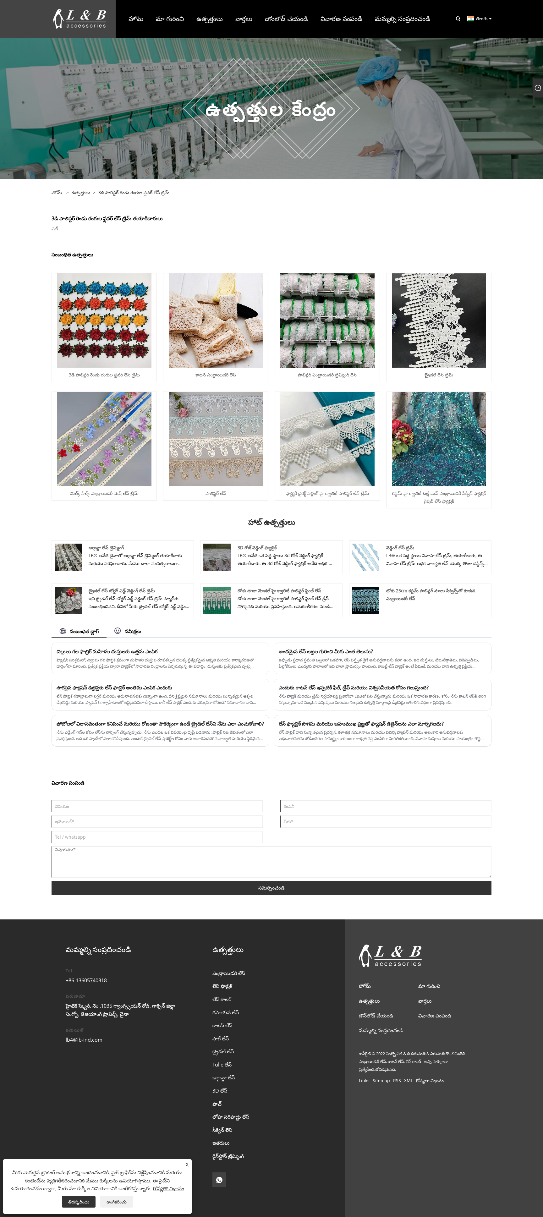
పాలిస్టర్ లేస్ (216, 493)
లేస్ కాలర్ (221, 999)
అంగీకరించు (117, 1202)
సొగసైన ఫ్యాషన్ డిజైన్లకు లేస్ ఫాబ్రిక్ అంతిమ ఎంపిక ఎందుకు (114, 687)
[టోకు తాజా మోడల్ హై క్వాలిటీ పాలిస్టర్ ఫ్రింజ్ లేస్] (217, 600)
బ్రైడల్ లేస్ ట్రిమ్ (439, 375)
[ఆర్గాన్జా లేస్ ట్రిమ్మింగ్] (68, 557)
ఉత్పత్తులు (81, 192)
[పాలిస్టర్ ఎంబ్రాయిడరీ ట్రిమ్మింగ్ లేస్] (327, 320)
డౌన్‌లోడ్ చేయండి (376, 1015)
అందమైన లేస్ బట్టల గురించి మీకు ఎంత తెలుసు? (326, 651)
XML (408, 1080)
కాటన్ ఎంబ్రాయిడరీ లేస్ (215, 375)
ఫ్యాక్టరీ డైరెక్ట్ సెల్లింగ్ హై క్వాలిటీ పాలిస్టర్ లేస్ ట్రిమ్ (327, 493)
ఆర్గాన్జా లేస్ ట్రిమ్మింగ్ (106, 548)
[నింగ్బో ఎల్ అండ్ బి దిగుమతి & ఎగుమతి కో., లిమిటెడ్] (79, 18)
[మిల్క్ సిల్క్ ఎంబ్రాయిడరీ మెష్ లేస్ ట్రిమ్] (104, 438)
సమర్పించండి (271, 887)
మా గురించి (429, 986)
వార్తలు (425, 1000)
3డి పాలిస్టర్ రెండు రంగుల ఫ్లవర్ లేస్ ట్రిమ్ (133, 192)
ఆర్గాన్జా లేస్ (223, 1077)
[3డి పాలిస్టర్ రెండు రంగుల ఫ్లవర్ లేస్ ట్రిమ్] (104, 320)
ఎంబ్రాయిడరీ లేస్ (228, 973)
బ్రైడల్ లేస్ (223, 1051)
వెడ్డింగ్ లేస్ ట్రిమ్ (400, 548)
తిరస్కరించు (78, 1202)
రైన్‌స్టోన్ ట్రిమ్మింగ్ (228, 1156)
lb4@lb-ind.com (84, 1039)
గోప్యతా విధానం (430, 1080)
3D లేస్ (219, 1090)
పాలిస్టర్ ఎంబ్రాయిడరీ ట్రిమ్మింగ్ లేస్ (327, 375)
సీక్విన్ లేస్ (222, 1130)
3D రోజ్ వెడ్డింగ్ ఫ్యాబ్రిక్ (257, 548)
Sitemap (381, 1080)
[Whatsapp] (219, 1179)
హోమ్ (365, 986)
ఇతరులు (221, 1142)
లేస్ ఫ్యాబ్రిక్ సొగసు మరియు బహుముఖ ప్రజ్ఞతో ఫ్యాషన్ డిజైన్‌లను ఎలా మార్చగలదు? (361, 723)
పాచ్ (217, 1103)
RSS (397, 1080)
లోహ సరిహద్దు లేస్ (230, 1116)
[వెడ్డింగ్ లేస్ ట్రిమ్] (366, 557)
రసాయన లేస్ (225, 1012)
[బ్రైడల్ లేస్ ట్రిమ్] (439, 320)
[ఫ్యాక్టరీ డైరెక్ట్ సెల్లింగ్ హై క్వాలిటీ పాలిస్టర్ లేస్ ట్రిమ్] (327, 438)
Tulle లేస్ (222, 1064)
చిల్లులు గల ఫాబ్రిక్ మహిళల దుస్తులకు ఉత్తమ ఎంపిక (107, 651)
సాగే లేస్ (220, 1038)
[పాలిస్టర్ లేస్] (216, 438)
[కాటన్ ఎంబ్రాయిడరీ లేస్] (216, 320)
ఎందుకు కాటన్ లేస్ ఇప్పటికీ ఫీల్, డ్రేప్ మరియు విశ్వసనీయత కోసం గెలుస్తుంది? (354, 687)
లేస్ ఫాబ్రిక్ (222, 986)
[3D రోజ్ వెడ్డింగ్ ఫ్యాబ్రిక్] (217, 557)
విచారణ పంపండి (434, 1015)
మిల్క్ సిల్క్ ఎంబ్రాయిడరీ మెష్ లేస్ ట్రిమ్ (104, 493)
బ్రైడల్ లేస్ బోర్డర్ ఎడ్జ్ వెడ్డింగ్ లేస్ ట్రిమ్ (122, 591)
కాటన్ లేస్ (222, 1025)
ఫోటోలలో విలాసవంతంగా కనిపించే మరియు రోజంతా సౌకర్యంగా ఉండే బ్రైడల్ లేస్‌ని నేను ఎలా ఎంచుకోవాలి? (160, 723)
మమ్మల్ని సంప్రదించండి (381, 1030)
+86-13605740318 (86, 980)
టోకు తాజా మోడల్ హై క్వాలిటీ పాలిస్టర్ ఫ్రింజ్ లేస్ (279, 591)
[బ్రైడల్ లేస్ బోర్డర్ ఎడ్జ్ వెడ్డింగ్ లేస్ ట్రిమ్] (68, 600)
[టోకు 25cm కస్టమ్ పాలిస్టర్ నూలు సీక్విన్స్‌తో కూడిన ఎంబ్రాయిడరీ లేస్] (366, 600)
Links (364, 1080)
